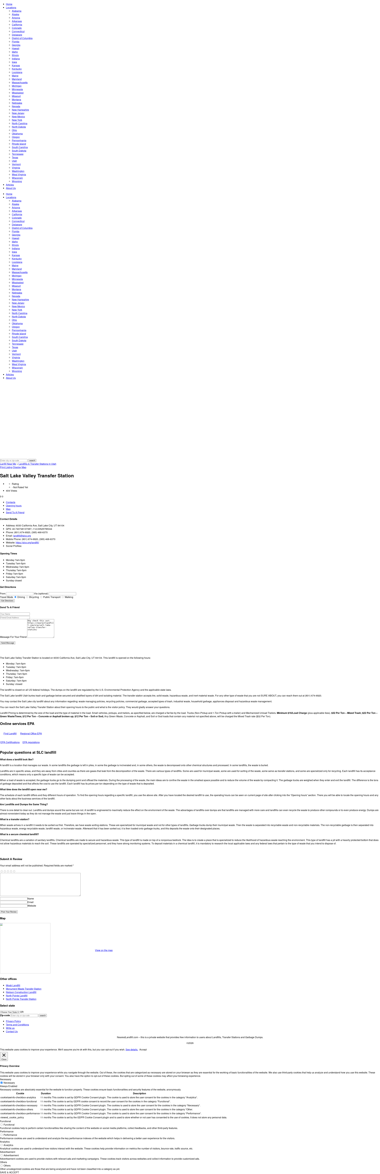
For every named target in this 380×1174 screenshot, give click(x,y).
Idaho (15, 51)
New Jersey (18, 113)
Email (30, 902)
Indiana (16, 58)
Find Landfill (10, 733)
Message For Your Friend (13, 637)
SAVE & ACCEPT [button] (9, 1172)
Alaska (15, 14)
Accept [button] (143, 1049)
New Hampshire (20, 109)
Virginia (16, 167)
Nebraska (17, 103)
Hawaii (15, 48)
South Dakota (19, 150)
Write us (10, 1028)
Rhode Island (19, 143)
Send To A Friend (15, 512)
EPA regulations (31, 742)
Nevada (16, 106)
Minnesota (17, 89)
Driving (21, 597)
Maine (15, 75)
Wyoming (17, 181)
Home (9, 4)
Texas (15, 157)
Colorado (17, 28)
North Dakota (19, 126)
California (17, 24)
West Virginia (19, 174)
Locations (11, 7)
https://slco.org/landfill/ (27, 542)
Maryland (17, 79)
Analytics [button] (5, 1141)
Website (31, 905)
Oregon (16, 137)
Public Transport (51, 597)
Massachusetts (20, 82)
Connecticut (18, 31)
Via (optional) (41, 593)
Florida (15, 41)
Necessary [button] (5, 1079)
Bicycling (34, 597)
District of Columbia (22, 38)
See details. (132, 1049)
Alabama (16, 11)
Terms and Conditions (17, 1024)
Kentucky (17, 69)
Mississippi (18, 92)
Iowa (14, 62)
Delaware (17, 34)
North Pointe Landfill (16, 995)
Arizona (16, 17)
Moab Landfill (13, 985)
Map (8, 509)
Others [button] (3, 1162)
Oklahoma (17, 133)
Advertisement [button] (7, 1152)
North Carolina (19, 123)
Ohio (14, 130)
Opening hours (14, 505)
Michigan (17, 86)
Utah (14, 161)
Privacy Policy (13, 1021)
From (2, 593)
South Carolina (20, 147)
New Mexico (18, 116)
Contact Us (12, 1031)
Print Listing (6, 467)
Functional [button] (5, 1121)
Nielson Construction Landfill (21, 992)
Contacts (10, 502)
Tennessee (17, 154)
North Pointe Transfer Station (21, 999)
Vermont (16, 164)
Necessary (9, 1082)
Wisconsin (17, 178)
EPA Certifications (10, 742)
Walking (68, 597)
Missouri (16, 96)
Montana (16, 99)
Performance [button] (7, 1131)
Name (30, 898)
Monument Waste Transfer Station (23, 988)
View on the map (104, 950)
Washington (18, 171)
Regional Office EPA (31, 733)
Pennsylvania (19, 140)
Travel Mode (6, 597)
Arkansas (17, 21)
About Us (11, 188)
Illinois (15, 55)
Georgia (16, 45)
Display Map (19, 467)
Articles (10, 184)
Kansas (16, 65)
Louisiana (17, 72)
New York (17, 120)
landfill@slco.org (22, 535)
